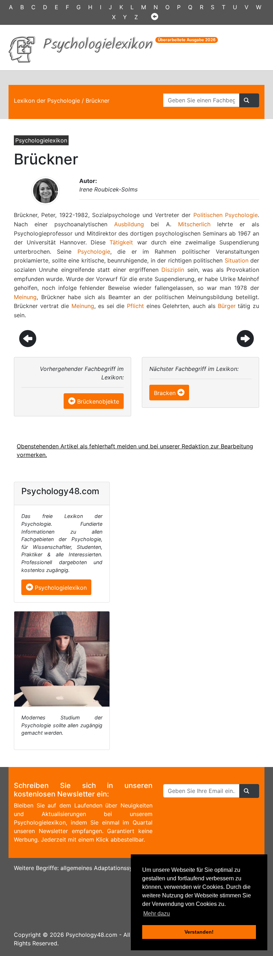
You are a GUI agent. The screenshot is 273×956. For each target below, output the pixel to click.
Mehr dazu (156, 914)
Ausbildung (129, 224)
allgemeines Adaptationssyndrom (105, 867)
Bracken (165, 392)
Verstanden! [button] (199, 932)
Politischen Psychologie (225, 214)
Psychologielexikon (60, 587)
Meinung (25, 297)
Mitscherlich (194, 224)
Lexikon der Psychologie (47, 100)
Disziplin (172, 269)
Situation (236, 260)
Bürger (227, 305)
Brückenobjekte (98, 401)
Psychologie (93, 251)
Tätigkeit (121, 242)
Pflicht (135, 305)
